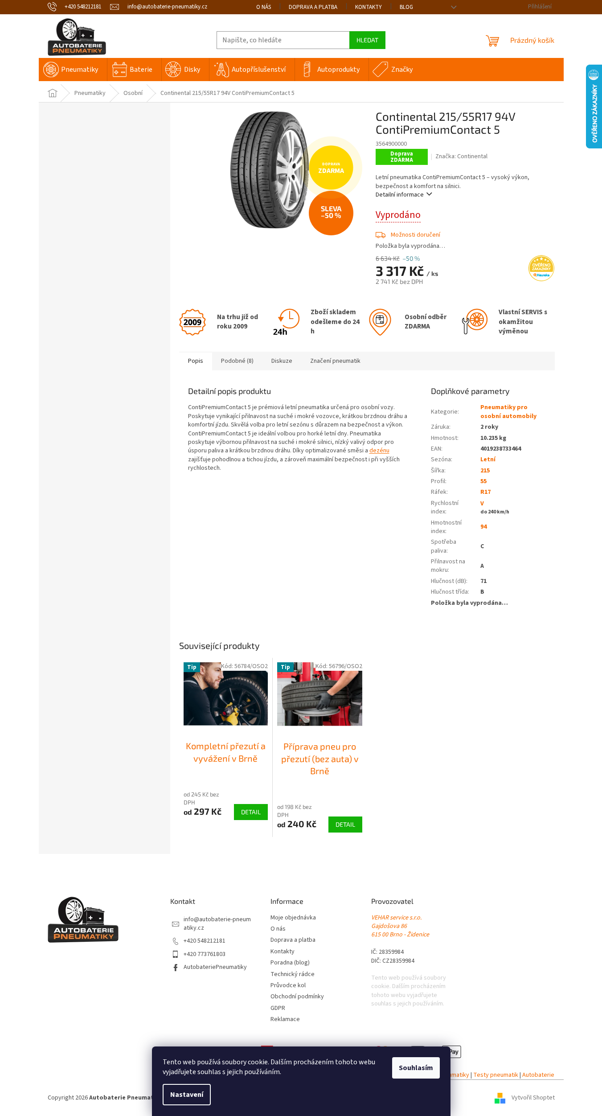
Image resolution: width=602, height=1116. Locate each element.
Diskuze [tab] (281, 361)
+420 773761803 (204, 954)
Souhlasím (416, 1068)
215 (485, 470)
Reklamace (285, 1019)
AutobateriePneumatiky (215, 967)
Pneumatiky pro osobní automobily (508, 411)
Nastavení (186, 1095)
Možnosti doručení (415, 234)
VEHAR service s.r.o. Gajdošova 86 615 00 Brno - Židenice (400, 927)
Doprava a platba (313, 7)
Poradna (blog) (290, 963)
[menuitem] (73, 69)
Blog (406, 7)
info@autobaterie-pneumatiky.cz (217, 923)
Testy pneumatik (495, 1075)
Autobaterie (538, 1075)
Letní (488, 459)
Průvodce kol (288, 985)
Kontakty (368, 7)
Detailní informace (400, 194)
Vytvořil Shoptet (533, 1097)
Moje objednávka (293, 918)
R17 (485, 492)
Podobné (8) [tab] (237, 361)
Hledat (367, 40)
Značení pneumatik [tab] (335, 361)
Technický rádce (292, 974)
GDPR (277, 1008)
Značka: (461, 156)
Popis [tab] (195, 361)
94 (483, 526)
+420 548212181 (204, 941)
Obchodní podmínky (297, 997)
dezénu (379, 450)
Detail (251, 812)
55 (483, 481)
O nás (263, 7)
